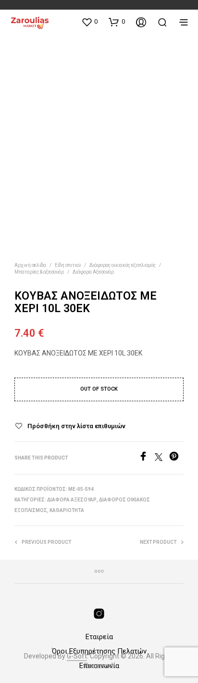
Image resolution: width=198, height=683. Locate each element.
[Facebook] (146, 458)
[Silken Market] (99, 613)
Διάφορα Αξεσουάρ (93, 272)
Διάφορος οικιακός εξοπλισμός (122, 265)
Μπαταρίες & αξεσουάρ (39, 272)
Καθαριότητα (67, 510)
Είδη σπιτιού (68, 265)
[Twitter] (162, 458)
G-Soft (77, 656)
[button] (89, 21)
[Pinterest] (176, 458)
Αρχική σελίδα (30, 265)
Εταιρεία (99, 636)
